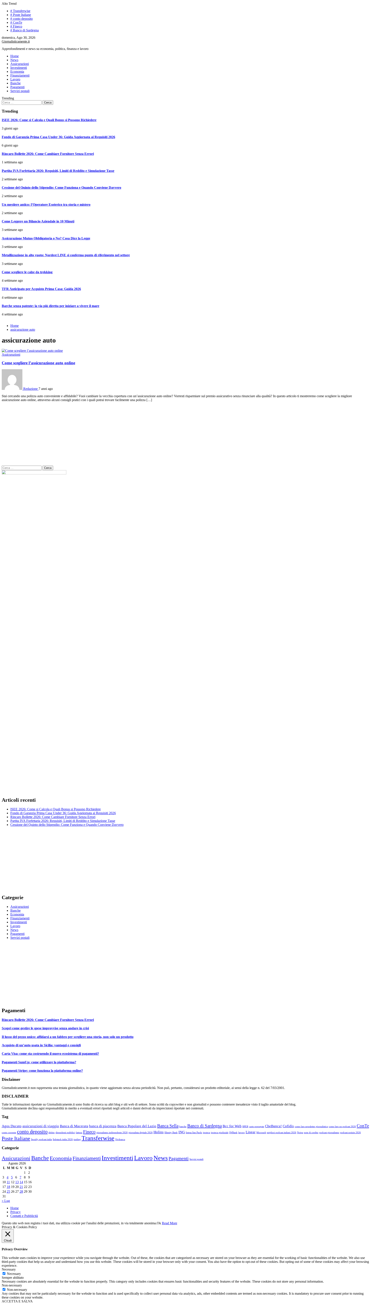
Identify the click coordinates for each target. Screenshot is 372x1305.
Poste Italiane (16, 1138)
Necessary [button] (9, 1269)
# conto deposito (21, 18)
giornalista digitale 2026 (141, 1132)
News (14, 60)
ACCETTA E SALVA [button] (17, 1301)
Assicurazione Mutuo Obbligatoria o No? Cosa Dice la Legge (46, 238)
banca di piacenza (102, 1126)
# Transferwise (20, 11)
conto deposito (32, 1131)
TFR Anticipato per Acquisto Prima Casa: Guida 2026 (41, 289)
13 (17, 1182)
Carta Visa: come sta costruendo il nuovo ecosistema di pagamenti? (50, 1053)
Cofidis (288, 1126)
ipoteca (206, 1132)
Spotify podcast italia (41, 1139)
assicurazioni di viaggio (40, 1126)
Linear (251, 1132)
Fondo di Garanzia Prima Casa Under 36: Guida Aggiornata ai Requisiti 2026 (58, 137)
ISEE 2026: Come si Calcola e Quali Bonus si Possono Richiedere (49, 120)
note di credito (311, 1132)
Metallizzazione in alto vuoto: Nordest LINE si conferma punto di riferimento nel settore (66, 255)
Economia (17, 71)
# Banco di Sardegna (24, 30)
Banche (15, 83)
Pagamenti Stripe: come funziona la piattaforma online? (42, 1070)
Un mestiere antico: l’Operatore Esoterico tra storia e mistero (46, 204)
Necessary (14, 1274)
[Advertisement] (186, 435)
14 (21, 1182)
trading (77, 1139)
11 (8, 1182)
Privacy (15, 1212)
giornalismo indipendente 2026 (112, 1132)
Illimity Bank (171, 1132)
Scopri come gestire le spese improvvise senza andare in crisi (45, 1028)
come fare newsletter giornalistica (311, 1126)
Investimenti (18, 67)
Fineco (89, 1131)
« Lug (6, 1201)
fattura (79, 1132)
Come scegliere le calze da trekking (27, 272)
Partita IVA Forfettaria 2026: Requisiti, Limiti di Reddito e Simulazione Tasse (58, 171)
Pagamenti (17, 87)
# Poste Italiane (20, 15)
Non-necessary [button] (12, 1285)
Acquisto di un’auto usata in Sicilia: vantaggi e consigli (41, 1045)
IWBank (233, 1132)
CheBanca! (273, 1126)
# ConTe (16, 22)
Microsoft (261, 1132)
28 (21, 1191)
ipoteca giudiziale (219, 1132)
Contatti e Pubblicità (24, 1216)
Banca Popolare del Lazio (136, 1126)
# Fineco (16, 26)
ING (181, 1132)
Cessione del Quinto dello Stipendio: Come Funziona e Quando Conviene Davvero (61, 187)
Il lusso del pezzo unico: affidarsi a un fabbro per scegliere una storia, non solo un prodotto (67, 1037)
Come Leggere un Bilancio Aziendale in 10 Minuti (38, 221)
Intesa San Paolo (194, 1132)
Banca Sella (167, 1125)
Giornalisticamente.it (16, 41)
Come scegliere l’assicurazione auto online (38, 363)
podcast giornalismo (329, 1132)
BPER (245, 1126)
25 (8, 1191)
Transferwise (98, 1138)
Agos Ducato (12, 1126)
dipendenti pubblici (65, 1132)
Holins (158, 1132)
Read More (169, 1223)
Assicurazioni (19, 64)
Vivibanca (120, 1139)
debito (51, 1132)
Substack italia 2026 (63, 1139)
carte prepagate (256, 1126)
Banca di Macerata (74, 1126)
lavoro (241, 1132)
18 (8, 1187)
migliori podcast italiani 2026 (281, 1132)
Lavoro (15, 79)
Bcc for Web (232, 1126)
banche (182, 1126)
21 (21, 1187)
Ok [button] (159, 1223)
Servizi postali (19, 91)
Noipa (300, 1132)
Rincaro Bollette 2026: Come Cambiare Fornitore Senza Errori (48, 154)
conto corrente (9, 1132)
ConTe (363, 1125)
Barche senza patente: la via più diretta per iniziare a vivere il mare (50, 306)
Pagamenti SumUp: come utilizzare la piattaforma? (39, 1062)
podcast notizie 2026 (350, 1132)
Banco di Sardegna (204, 1125)
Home (14, 56)
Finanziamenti (19, 75)
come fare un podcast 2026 (342, 1126)
